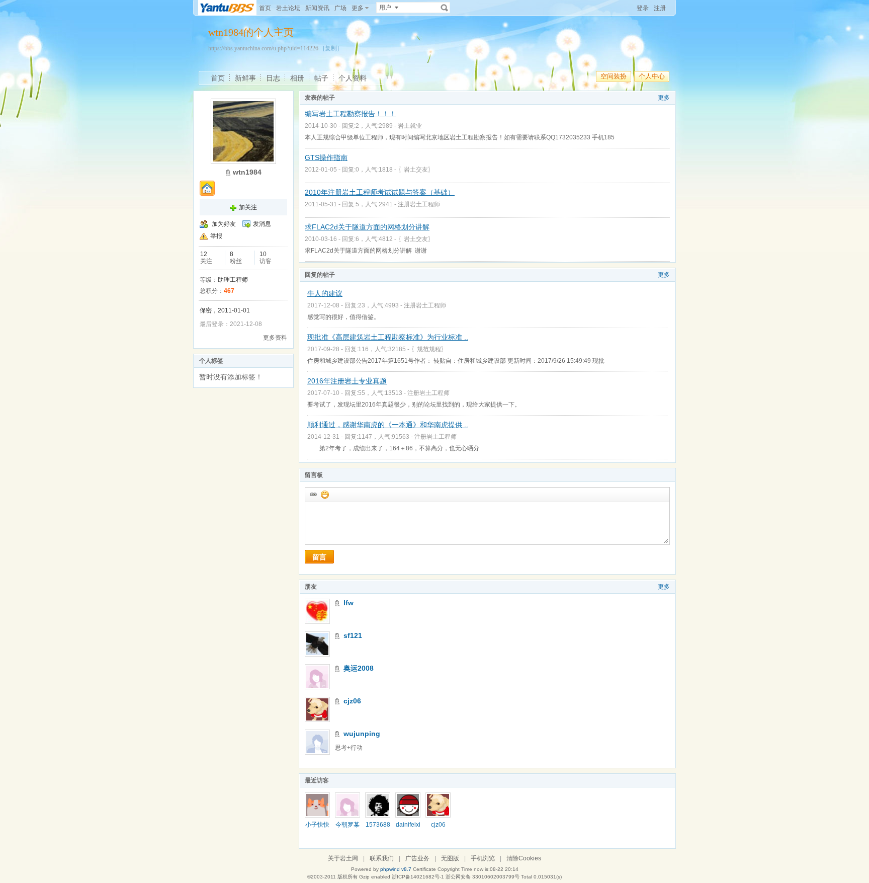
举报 (216, 235)
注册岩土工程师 (419, 204)
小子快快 (317, 824)
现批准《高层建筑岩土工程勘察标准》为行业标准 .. (387, 337)
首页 (265, 8)
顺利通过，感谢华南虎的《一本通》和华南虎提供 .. (387, 425)
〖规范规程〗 (429, 349)
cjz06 (352, 701)
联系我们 (382, 858)
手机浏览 (483, 858)
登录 (643, 8)
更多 (664, 97)
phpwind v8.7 (395, 869)
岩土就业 (410, 125)
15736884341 (378, 828)
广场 (340, 8)
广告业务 (417, 858)
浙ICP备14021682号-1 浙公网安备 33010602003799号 (455, 876)
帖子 (321, 78)
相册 (297, 78)
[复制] (331, 48)
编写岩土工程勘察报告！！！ (350, 114)
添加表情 (324, 494)
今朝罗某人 (347, 828)
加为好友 (224, 223)
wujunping (361, 734)
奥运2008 (358, 668)
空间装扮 (613, 76)
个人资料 (352, 78)
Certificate (424, 869)
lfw (348, 603)
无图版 (450, 858)
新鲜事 (245, 78)
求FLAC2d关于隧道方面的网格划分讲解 (367, 227)
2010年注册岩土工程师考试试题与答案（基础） (380, 192)
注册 (660, 8)
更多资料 (275, 337)
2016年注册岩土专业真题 (347, 381)
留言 (319, 557)
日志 (273, 78)
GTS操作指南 (326, 157)
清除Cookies (523, 858)
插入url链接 (312, 494)
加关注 (248, 207)
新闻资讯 (317, 8)
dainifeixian (408, 828)
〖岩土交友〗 (416, 169)
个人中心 (652, 76)
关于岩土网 (343, 858)
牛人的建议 (324, 293)
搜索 (445, 7)
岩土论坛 (288, 8)
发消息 (262, 223)
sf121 (352, 635)
